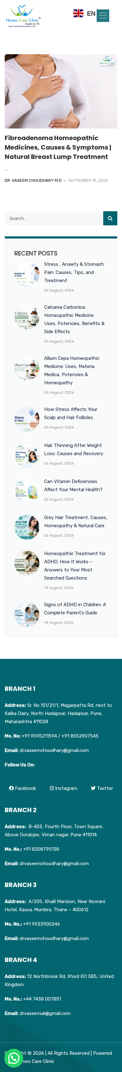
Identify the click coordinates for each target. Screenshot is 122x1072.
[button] (103, 15)
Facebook (25, 788)
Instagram (65, 788)
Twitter (104, 788)
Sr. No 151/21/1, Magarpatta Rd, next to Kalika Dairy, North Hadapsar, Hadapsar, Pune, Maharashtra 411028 (58, 713)
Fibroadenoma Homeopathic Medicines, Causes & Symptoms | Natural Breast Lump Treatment (58, 147)
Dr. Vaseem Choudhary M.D (33, 180)
